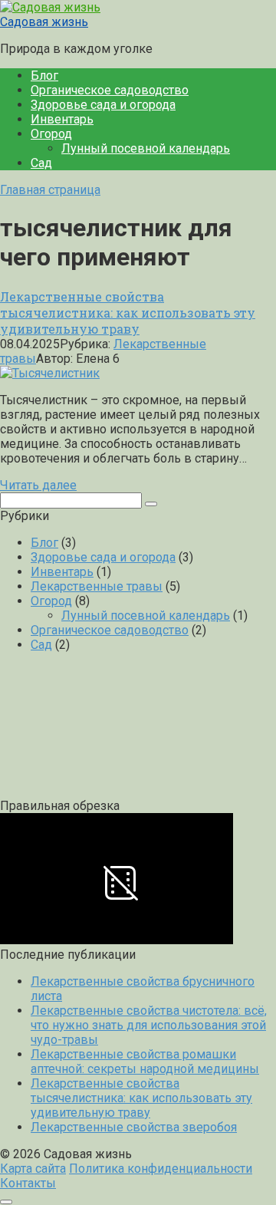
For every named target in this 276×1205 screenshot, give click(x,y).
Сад (41, 163)
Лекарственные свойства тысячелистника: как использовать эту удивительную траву (141, 1098)
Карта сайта (33, 1168)
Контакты (28, 1183)
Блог (44, 75)
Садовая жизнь (44, 22)
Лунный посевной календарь (145, 148)
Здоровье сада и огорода (103, 104)
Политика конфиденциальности (160, 1168)
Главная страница (50, 190)
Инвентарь (62, 119)
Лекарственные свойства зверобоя (134, 1127)
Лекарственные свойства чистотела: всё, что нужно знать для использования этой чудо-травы (149, 1025)
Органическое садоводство (110, 90)
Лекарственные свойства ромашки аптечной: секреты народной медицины (145, 1061)
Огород (51, 134)
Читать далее (38, 485)
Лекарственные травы (97, 586)
